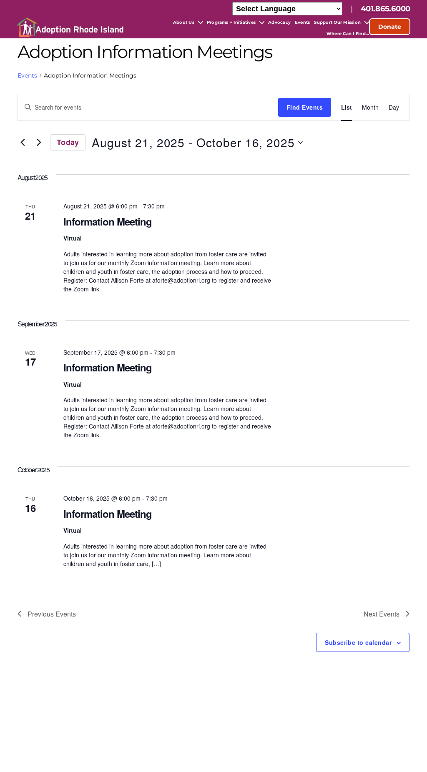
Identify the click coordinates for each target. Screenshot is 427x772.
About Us (183, 22)
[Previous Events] (23, 143)
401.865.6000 (385, 8)
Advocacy (279, 22)
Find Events (304, 107)
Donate (389, 26)
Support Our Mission (337, 22)
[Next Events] (39, 143)
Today (68, 142)
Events (302, 22)
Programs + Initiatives (231, 22)
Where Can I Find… (348, 33)
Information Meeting (107, 221)
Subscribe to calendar (358, 642)
